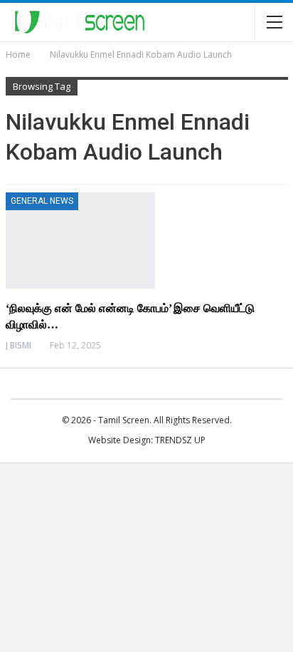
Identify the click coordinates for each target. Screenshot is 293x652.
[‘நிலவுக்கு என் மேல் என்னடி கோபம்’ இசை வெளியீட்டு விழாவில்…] (80, 240)
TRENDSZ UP (180, 440)
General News (42, 201)
